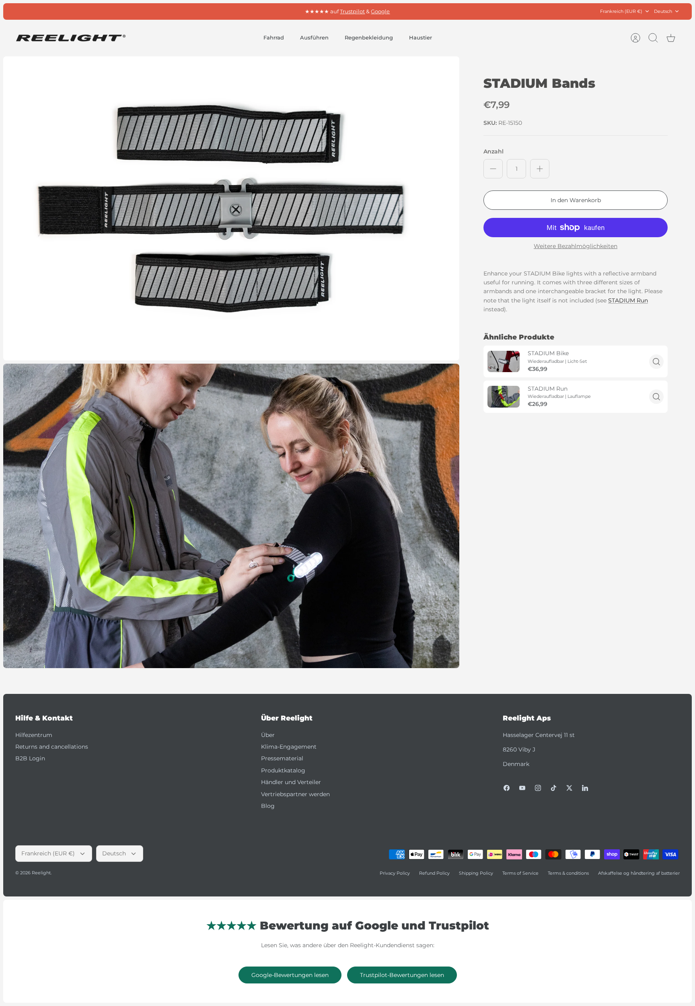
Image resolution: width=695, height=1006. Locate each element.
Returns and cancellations (51, 746)
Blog (268, 805)
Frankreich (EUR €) (621, 11)
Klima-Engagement (289, 746)
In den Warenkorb (576, 200)
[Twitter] (569, 788)
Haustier (420, 37)
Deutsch (663, 11)
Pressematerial (282, 758)
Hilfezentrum (33, 735)
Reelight (41, 873)
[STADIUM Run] (503, 396)
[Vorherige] (243, 11)
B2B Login (30, 758)
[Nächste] (452, 11)
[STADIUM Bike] (503, 361)
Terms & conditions (568, 873)
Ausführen (314, 37)
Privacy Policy (395, 873)
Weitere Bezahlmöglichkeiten (575, 246)
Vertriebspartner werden (295, 794)
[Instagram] (538, 788)
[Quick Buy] (656, 361)
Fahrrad (273, 37)
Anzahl (493, 151)
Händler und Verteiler (291, 782)
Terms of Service (520, 873)
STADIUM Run (628, 300)
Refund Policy (434, 873)
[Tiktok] (553, 788)
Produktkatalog (283, 770)
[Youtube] (522, 788)
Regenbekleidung (369, 37)
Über (268, 735)
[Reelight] (70, 38)
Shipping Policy (476, 873)
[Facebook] (506, 788)
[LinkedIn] (585, 788)
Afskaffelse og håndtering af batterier (639, 873)
